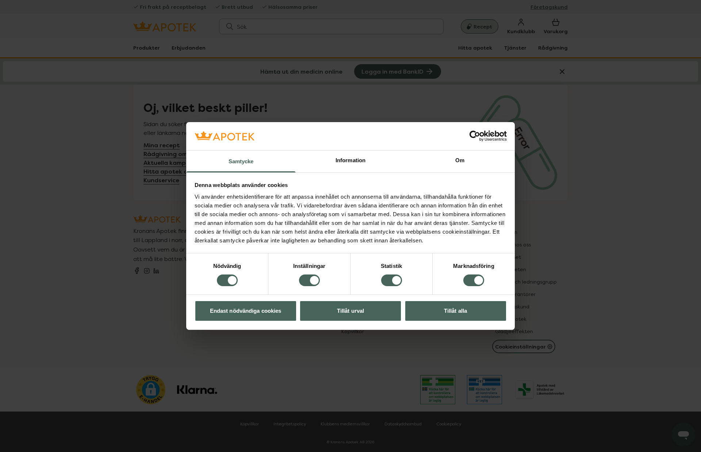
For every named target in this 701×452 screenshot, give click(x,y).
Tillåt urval (350, 311)
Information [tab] (350, 160)
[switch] (309, 280)
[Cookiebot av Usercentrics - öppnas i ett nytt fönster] (475, 135)
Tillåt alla (455, 311)
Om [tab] (459, 160)
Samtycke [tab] (241, 161)
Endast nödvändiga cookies (245, 311)
